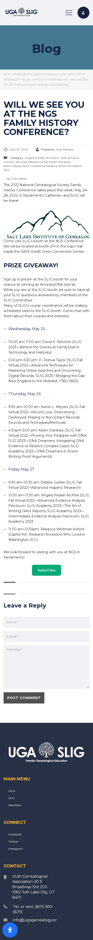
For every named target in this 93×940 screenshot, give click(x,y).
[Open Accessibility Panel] (10, 930)
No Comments (16, 178)
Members (14, 805)
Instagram (15, 848)
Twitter (13, 841)
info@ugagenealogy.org (36, 920)
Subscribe (46, 570)
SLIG (11, 798)
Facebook (14, 834)
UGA (11, 791)
